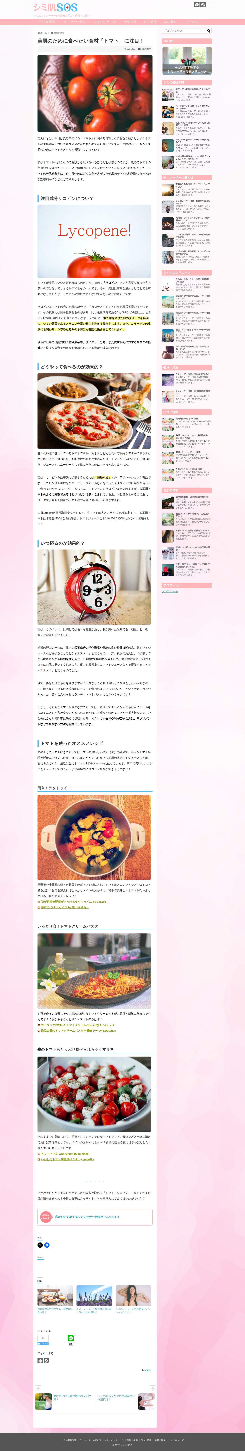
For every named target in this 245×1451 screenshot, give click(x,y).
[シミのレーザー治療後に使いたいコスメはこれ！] (133, 1295)
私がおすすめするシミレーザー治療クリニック (187, 69)
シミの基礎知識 (47, 21)
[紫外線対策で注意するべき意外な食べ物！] (55, 1295)
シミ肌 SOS (126, 1445)
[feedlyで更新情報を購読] (197, 4)
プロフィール (170, 591)
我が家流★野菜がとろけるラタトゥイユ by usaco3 (73, 901)
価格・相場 (130, 21)
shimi (147, 1370)
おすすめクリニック (105, 21)
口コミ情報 (150, 21)
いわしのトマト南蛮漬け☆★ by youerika (67, 1159)
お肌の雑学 (170, 21)
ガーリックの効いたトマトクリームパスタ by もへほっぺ (77, 1025)
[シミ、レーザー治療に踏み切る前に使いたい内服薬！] (94, 1295)
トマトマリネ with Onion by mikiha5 (64, 1153)
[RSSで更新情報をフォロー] (203, 4)
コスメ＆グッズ (192, 21)
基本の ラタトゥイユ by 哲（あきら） (65, 907)
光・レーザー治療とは (75, 21)
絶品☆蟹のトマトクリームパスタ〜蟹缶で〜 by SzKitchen (78, 1030)
